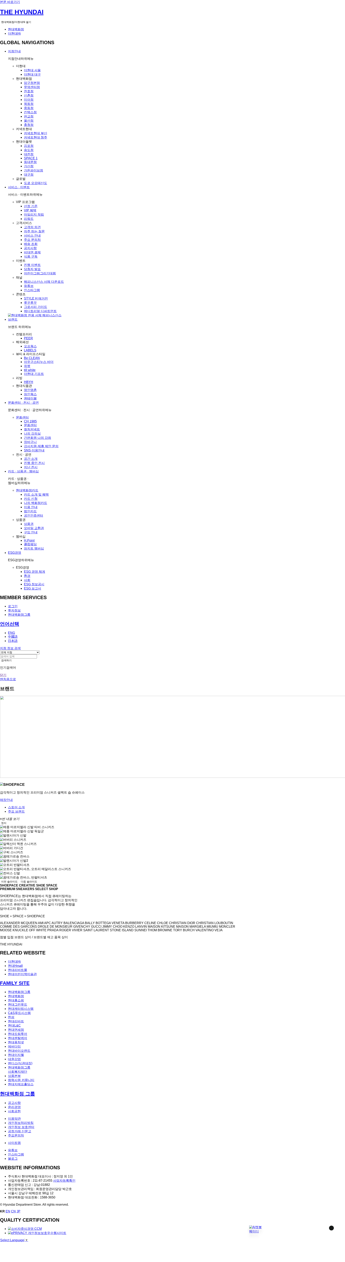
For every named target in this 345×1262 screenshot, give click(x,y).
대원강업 (14, 1059)
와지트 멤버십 (34, 548)
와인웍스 (30, 394)
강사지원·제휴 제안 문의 (41, 446)
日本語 (13, 640)
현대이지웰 (16, 1055)
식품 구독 (31, 256)
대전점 (29, 154)
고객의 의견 (32, 227)
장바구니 (30, 442)
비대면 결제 (32, 252)
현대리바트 (16, 1021)
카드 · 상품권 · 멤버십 (23, 471)
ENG (11, 632)
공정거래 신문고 (19, 1131)
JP (18, 1211)
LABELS (30, 350)
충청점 (29, 124)
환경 (27, 576)
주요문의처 (16, 1135)
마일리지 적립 (34, 214)
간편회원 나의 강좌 (37, 437)
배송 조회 (31, 244)
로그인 (13, 606)
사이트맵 (14, 1142)
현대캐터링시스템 (21, 1008)
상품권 (29, 524)
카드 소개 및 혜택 (36, 494)
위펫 (27, 366)
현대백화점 (16, 29)
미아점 (29, 99)
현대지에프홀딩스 (21, 1084)
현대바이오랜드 (19, 1050)
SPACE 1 (31, 158)
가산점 (29, 166)
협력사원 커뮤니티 (21, 1080)
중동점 (29, 108)
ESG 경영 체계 (34, 571)
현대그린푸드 (17, 1004)
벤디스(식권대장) (20, 1063)
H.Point (29, 540)
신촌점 (29, 95)
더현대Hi (14, 33)
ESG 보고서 (32, 588)
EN (8, 1211)
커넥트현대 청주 (35, 137)
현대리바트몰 (17, 970)
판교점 (29, 116)
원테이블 (30, 398)
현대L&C (14, 1025)
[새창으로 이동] (25, 1228)
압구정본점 (32, 83)
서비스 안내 (32, 235)
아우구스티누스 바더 (39, 362)
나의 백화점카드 (35, 503)
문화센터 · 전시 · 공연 (23, 402)
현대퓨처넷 (16, 1042)
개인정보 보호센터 (21, 1127)
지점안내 (14, 51)
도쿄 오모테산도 (35, 183)
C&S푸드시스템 (19, 1013)
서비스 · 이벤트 (19, 187)
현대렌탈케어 (17, 1038)
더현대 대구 (32, 74)
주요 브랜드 (16, 811)
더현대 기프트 (34, 374)
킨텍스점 (30, 112)
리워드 (29, 218)
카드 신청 (31, 498)
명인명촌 (30, 390)
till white (30, 370)
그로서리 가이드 (35, 307)
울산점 (29, 120)
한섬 (11, 1017)
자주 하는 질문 (34, 231)
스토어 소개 (16, 807)
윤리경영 (14, 1107)
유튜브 (29, 286)
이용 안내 (31, 507)
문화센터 (22, 417)
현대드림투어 (17, 1034)
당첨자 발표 (32, 269)
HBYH (28, 382)
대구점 (29, 174)
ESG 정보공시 (34, 584)
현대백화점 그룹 (17, 1093)
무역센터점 (32, 87)
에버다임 (14, 1046)
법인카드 (30, 511)
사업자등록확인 (64, 1180)
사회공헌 (14, 1111)
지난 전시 (31, 467)
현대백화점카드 (27, 490)
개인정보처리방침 (21, 1123)
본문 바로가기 (10, 2)
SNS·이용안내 (34, 450)
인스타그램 (32, 290)
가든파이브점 (33, 170)
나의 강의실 (32, 433)
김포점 (29, 145)
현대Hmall (15, 965)
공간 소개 (31, 458)
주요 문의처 (32, 239)
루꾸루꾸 (30, 302)
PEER (28, 338)
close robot (326, 1233)
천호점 (29, 91)
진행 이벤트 (32, 265)
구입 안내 (31, 532)
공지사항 (30, 248)
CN (13, 1211)
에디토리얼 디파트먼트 (40, 311)
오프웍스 (30, 346)
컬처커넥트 (32, 429)
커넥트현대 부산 (35, 133)
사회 (27, 580)
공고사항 (14, 1103)
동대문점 (30, 162)
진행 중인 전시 (34, 463)
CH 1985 (30, 421)
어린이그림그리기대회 (40, 273)
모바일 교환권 (34, 528)
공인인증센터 (33, 515)
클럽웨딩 (30, 544)
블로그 (13, 1158)
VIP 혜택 (30, 210)
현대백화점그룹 (19, 614)
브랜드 (13, 319)
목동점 (29, 104)
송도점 (29, 150)
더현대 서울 (32, 70)
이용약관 (14, 1118)
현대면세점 (16, 1029)
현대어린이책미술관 (22, 974)
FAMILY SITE (15, 983)
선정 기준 (31, 206)
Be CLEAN (32, 358)
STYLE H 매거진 (36, 298)
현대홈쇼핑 (16, 1000)
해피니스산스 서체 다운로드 (44, 281)
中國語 (13, 636)
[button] (255, 1229)
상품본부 (14, 1076)
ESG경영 (14, 552)
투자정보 (14, 610)
